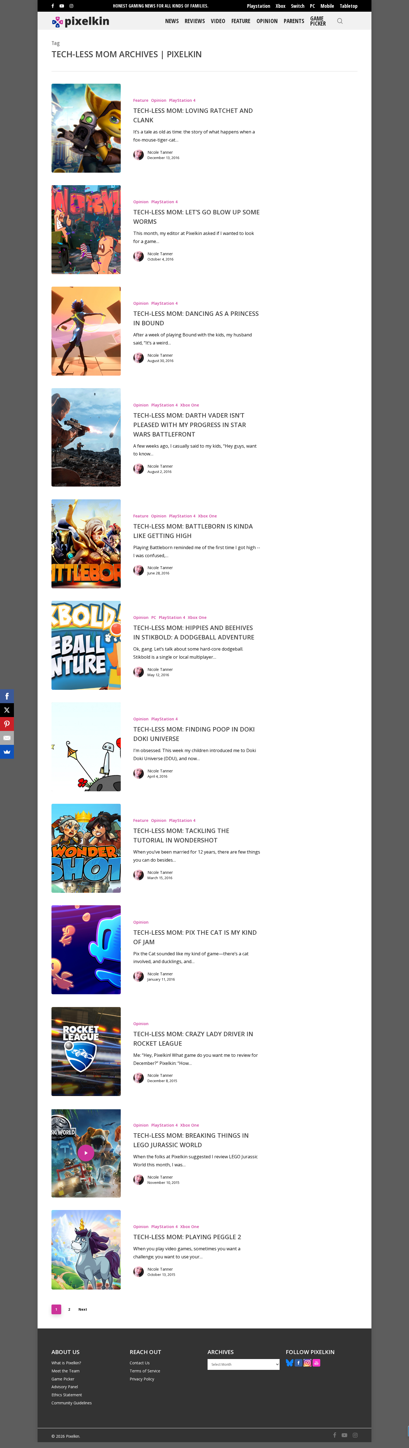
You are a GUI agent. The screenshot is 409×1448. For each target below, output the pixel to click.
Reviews (195, 20)
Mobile (327, 6)
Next (82, 1309)
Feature (240, 20)
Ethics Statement (66, 1394)
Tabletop (349, 6)
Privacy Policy (142, 1379)
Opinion (267, 20)
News (172, 20)
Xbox (280, 6)
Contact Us (140, 1362)
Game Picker (318, 21)
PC (312, 6)
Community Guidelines (71, 1402)
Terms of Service (145, 1370)
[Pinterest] (7, 724)
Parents (294, 20)
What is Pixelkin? (66, 1362)
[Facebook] (7, 696)
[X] (7, 710)
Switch (297, 6)
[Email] (7, 738)
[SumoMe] (7, 752)
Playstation (258, 6)
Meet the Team (65, 1370)
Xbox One (189, 405)
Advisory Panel (64, 1386)
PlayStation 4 (182, 100)
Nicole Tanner (160, 152)
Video (218, 20)
